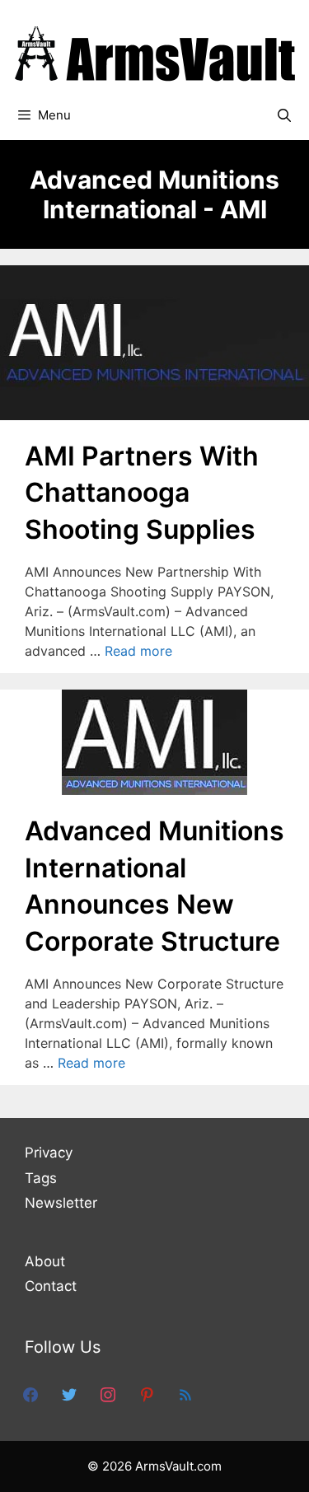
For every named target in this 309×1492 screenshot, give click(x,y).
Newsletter (61, 1203)
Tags (41, 1178)
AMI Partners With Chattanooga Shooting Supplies (142, 493)
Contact (51, 1286)
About (45, 1261)
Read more (138, 651)
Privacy (49, 1152)
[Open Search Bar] (284, 115)
